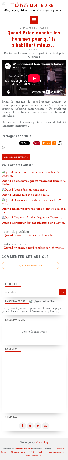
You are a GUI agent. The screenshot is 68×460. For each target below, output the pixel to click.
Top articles (59, 448)
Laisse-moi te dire (34, 5)
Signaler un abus (18, 452)
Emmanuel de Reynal (23, 448)
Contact (4, 452)
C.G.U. (31, 452)
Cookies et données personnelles (51, 452)
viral (23, 28)
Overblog (42, 442)
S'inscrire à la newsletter (16, 157)
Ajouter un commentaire (30, 265)
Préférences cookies (33, 455)
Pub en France (38, 28)
